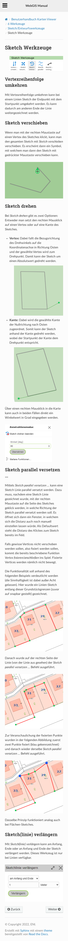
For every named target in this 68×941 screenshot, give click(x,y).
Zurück (15, 909)
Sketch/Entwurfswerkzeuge (26, 28)
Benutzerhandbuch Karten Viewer (33, 19)
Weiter (53, 909)
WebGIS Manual (37, 5)
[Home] (6, 19)
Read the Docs (38, 934)
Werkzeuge (16, 23)
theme (48, 930)
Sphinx (24, 930)
